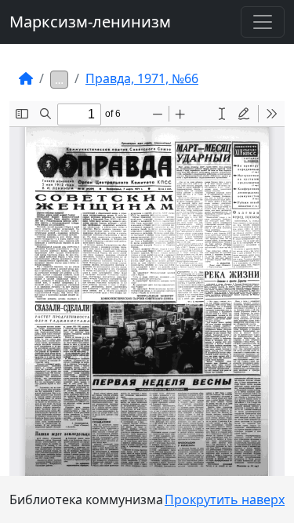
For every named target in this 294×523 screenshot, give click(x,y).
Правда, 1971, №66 (141, 78)
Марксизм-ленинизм (90, 21)
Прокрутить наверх (225, 499)
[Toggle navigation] (263, 22)
